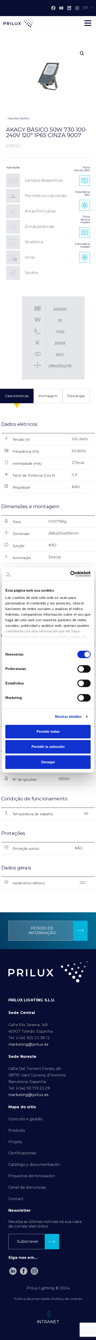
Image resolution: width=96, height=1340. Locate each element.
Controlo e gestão (25, 1119)
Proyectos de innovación (31, 1176)
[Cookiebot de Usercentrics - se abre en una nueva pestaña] (70, 574)
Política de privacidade (32, 1299)
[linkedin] (69, 8)
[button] (82, 53)
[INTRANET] (48, 1314)
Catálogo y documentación (34, 1164)
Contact (16, 1199)
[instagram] (77, 8)
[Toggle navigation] (88, 23)
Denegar (48, 762)
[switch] (84, 669)
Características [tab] (17, 396)
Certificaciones (22, 1153)
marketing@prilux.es (28, 1044)
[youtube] (61, 8)
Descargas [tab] (76, 396)
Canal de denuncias (27, 1187)
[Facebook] (53, 8)
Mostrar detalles (68, 717)
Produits (16, 1130)
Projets (15, 1142)
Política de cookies (67, 1299)
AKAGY (25, 118)
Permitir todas (48, 731)
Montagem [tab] (47, 396)
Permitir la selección (48, 747)
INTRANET (48, 1321)
